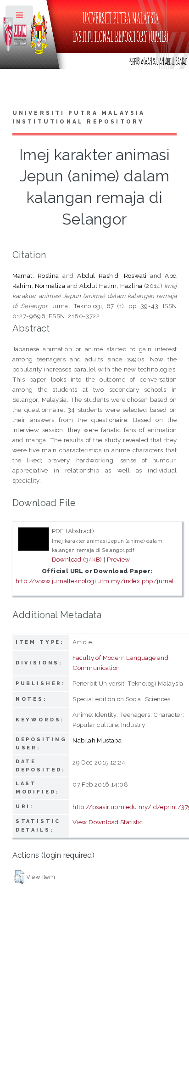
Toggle (20, 17)
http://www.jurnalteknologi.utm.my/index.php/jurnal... (97, 581)
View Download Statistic (107, 822)
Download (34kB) (77, 559)
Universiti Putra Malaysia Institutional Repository (78, 117)
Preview (118, 559)
